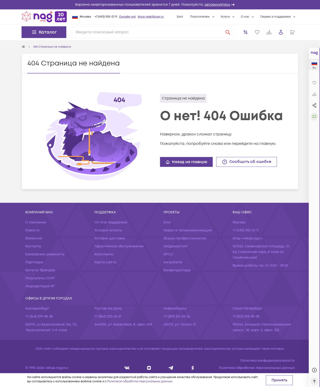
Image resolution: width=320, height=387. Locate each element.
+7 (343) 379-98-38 (39, 316)
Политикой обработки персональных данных (139, 381)
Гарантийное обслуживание (119, 246)
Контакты (33, 246)
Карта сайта (105, 262)
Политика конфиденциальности (267, 360)
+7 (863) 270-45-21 (107, 316)
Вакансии (33, 238)
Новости (32, 230)
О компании (35, 222)
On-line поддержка (110, 222)
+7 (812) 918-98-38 (246, 316)
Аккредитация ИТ (40, 286)
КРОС (168, 254)
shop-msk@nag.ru (151, 17)
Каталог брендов (40, 270)
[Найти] (228, 32)
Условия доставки (109, 238)
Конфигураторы (177, 270)
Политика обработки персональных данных (257, 368)
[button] (160, 4)
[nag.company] (127, 368)
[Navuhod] (149, 368)
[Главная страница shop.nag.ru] (44, 16)
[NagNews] (171, 368)
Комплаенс (104, 254)
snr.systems (173, 262)
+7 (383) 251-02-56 (177, 316)
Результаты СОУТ (40, 278)
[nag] (193, 368)
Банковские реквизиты (44, 254)
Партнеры (34, 262)
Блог (180, 17)
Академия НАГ (176, 246)
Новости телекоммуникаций (188, 230)
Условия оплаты (108, 230)
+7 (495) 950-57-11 (106, 17)
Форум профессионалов (185, 238)
